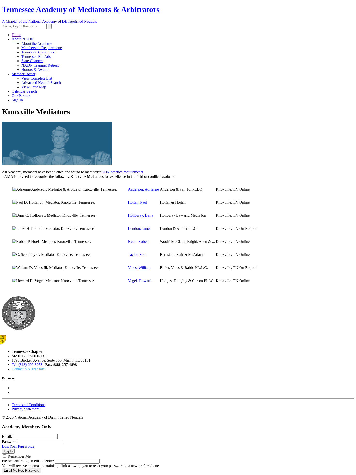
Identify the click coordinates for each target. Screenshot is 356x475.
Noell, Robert (138, 241)
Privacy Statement (25, 409)
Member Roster (23, 74)
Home (16, 35)
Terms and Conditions (28, 405)
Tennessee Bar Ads (36, 56)
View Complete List (36, 78)
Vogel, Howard (139, 281)
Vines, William (139, 268)
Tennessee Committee (38, 52)
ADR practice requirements (122, 172)
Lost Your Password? (18, 446)
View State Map (33, 87)
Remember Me (19, 456)
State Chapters (32, 61)
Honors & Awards (35, 69)
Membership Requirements (41, 48)
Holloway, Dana (140, 215)
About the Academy (36, 43)
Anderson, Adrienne (143, 189)
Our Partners (21, 96)
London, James (139, 228)
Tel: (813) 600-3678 (27, 365)
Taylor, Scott (137, 254)
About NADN (23, 39)
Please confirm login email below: (28, 461)
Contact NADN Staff (28, 369)
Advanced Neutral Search (41, 83)
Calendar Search (24, 91)
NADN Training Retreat (40, 65)
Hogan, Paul (137, 202)
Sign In (17, 100)
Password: (10, 441)
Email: (7, 436)
